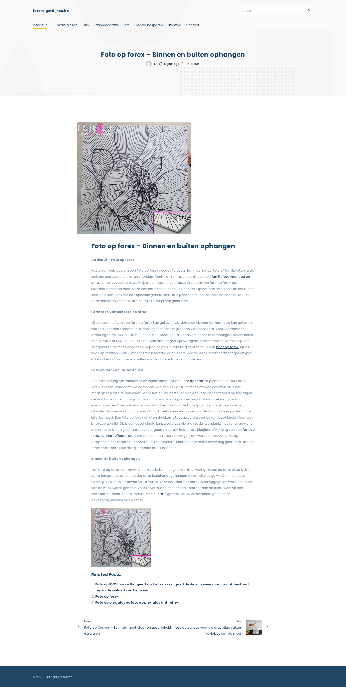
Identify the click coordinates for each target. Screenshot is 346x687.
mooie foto (154, 494)
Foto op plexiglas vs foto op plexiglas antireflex (137, 602)
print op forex (227, 347)
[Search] (309, 10)
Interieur (193, 64)
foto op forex (193, 381)
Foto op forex (106, 596)
